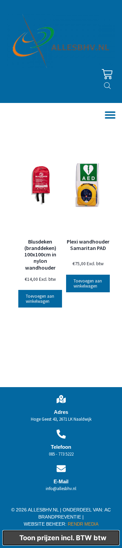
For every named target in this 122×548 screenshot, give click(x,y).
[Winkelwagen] (107, 74)
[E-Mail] (61, 468)
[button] (110, 115)
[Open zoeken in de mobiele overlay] (107, 85)
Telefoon (61, 447)
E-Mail (61, 481)
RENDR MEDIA (82, 524)
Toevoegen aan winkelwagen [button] (40, 298)
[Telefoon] (61, 434)
